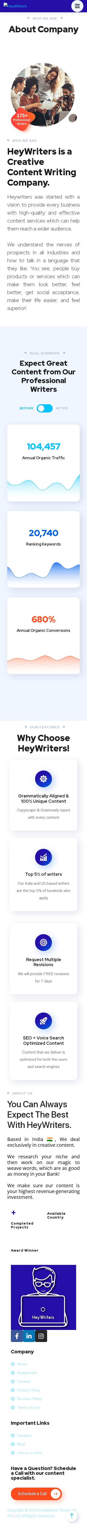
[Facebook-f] (17, 1336)
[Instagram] (41, 1336)
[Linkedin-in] (29, 1336)
